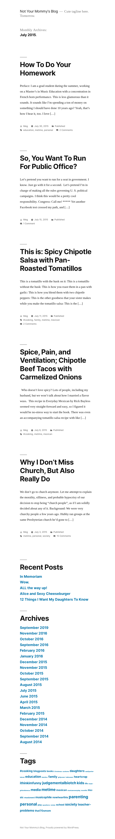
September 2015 (34, 679)
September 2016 (34, 645)
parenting (78, 796)
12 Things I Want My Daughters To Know (54, 599)
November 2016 (33, 633)
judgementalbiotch (59, 783)
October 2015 (31, 673)
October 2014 (31, 730)
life (86, 783)
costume (66, 771)
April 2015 (29, 702)
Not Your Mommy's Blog (39, 11)
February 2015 (32, 713)
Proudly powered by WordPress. (62, 827)
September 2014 (34, 736)
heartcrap (80, 776)
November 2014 (33, 725)
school (60, 804)
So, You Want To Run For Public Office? (53, 162)
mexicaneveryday (74, 790)
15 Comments (64, 536)
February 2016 (32, 650)
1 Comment (29, 223)
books (50, 771)
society (46, 536)
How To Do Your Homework (45, 68)
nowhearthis (60, 797)
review (53, 805)
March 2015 (30, 707)
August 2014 (31, 742)
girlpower (61, 777)
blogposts (39, 771)
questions (46, 805)
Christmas (58, 771)
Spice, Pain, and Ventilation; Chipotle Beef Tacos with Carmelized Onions (53, 364)
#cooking (28, 320)
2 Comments (66, 130)
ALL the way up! (33, 588)
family (37, 320)
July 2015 (28, 690)
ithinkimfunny (31, 783)
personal (48, 130)
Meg (25, 126)
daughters (77, 771)
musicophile (43, 797)
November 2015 (33, 667)
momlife (84, 790)
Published (60, 126)
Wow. (24, 582)
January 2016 (31, 656)
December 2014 (33, 719)
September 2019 (34, 628)
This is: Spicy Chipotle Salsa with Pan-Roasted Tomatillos (55, 259)
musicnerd (29, 797)
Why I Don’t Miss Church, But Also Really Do (47, 470)
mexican (55, 320)
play (40, 805)
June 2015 (29, 696)
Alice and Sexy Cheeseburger (45, 594)
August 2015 (31, 685)
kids (80, 783)
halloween (69, 777)
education (28, 130)
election (45, 777)
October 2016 (31, 639)
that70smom (43, 810)
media (36, 790)
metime (39, 130)
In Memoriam (31, 576)
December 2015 (33, 662)
